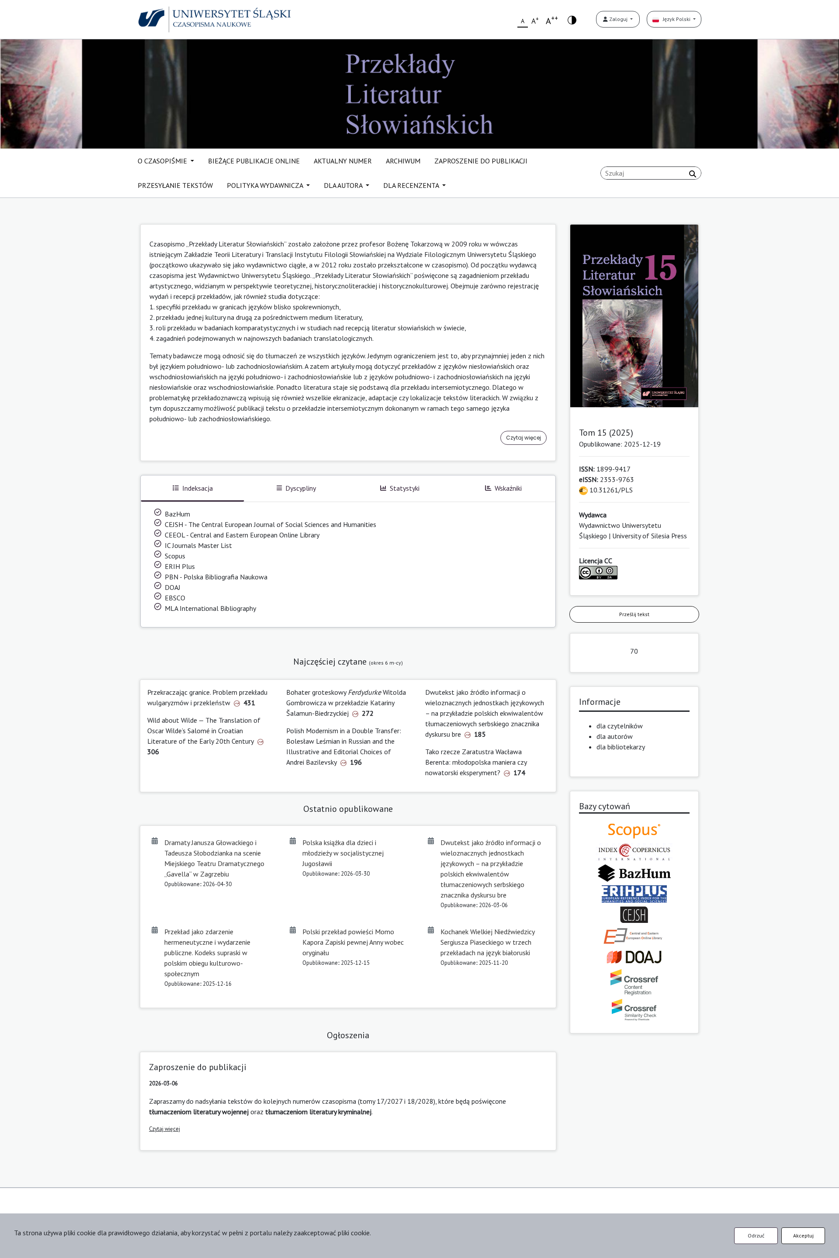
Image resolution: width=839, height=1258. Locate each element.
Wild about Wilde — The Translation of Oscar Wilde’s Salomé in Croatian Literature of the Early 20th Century (203, 730)
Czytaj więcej (523, 437)
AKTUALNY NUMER (343, 160)
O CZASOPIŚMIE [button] (163, 160)
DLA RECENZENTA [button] (411, 185)
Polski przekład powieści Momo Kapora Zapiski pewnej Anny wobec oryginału (353, 942)
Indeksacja (197, 488)
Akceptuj (803, 1235)
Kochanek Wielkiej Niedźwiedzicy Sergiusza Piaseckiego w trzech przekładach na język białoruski (487, 942)
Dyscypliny (300, 488)
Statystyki (405, 488)
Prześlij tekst (634, 614)
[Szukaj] (692, 173)
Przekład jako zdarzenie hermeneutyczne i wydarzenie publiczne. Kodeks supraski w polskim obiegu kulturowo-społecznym (207, 952)
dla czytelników (619, 725)
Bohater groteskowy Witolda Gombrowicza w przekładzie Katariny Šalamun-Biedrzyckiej (346, 702)
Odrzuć (756, 1235)
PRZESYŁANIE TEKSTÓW (175, 185)
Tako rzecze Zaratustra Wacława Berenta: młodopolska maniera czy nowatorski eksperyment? (476, 762)
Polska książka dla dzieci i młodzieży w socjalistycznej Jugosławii (343, 853)
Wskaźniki (508, 488)
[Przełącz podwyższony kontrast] (572, 19)
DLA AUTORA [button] (344, 185)
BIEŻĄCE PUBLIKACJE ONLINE (254, 160)
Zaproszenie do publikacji (197, 1067)
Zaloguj (618, 19)
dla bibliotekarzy (620, 746)
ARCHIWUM (403, 160)
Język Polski (675, 19)
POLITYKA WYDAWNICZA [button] (266, 185)
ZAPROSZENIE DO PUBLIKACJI (480, 160)
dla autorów (614, 736)
